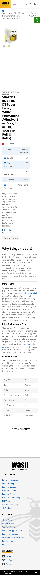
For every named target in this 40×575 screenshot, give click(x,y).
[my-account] (35, 4)
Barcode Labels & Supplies (13, 497)
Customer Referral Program (14, 537)
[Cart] (30, 4)
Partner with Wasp (10, 534)
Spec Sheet (9, 144)
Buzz (4, 544)
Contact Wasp (8, 523)
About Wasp (7, 520)
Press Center (7, 541)
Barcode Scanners (9, 490)
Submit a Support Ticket (12, 530)
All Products (7, 508)
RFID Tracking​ (8, 501)
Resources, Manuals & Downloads (11, 238)
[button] (16, 31)
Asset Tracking (8, 483)
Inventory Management (12, 480)
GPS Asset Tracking (10, 504)
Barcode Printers (9, 494)
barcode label (31, 293)
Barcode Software (9, 487)
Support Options (9, 527)
